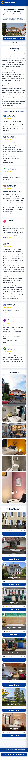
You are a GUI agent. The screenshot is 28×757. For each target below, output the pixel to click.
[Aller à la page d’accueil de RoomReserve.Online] (8, 3)
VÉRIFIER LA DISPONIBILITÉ (15, 754)
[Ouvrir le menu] (25, 2)
